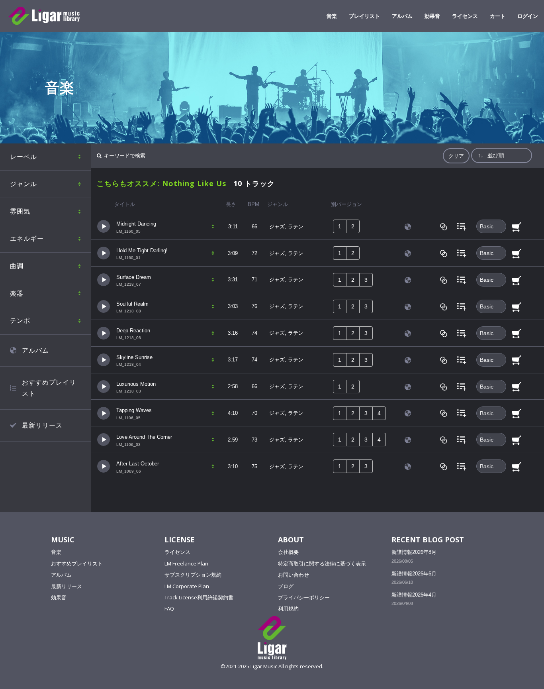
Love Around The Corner (144, 437)
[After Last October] (103, 466)
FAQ (169, 608)
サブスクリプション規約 (192, 574)
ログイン (527, 16)
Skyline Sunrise (134, 357)
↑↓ (480, 155)
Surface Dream (133, 277)
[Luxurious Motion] (103, 386)
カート (497, 16)
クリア (456, 156)
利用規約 (288, 608)
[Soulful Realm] (103, 306)
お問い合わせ (293, 574)
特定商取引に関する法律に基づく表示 (322, 563)
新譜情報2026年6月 (413, 574)
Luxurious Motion (136, 384)
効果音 (432, 16)
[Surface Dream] (103, 280)
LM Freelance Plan (186, 563)
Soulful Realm (132, 304)
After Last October (137, 464)
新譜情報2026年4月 (413, 595)
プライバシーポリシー (304, 597)
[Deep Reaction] (103, 333)
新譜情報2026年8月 (413, 552)
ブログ (286, 586)
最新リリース (42, 425)
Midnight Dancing (136, 224)
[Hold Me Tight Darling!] (103, 253)
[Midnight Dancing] (103, 226)
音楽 (332, 16)
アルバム (402, 16)
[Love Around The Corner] (103, 439)
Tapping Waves (134, 410)
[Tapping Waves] (103, 413)
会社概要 (288, 552)
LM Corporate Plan (186, 586)
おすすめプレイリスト (49, 388)
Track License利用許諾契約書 (198, 597)
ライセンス (465, 16)
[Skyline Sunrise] (103, 359)
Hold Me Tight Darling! (142, 250)
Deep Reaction (133, 331)
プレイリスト (364, 16)
